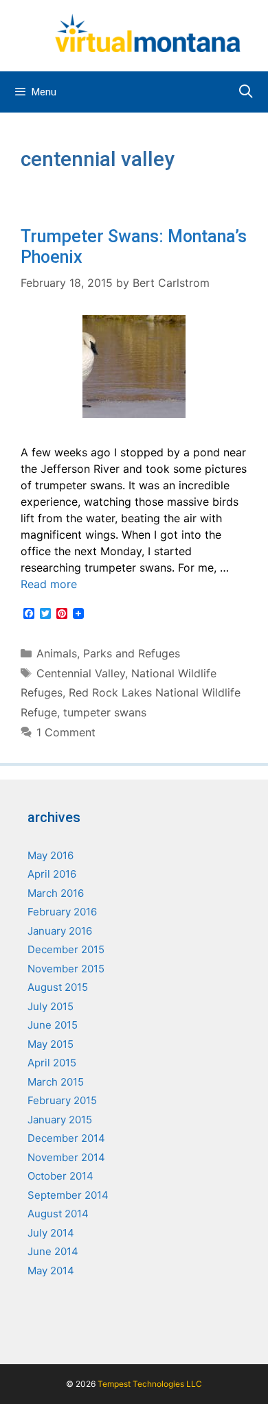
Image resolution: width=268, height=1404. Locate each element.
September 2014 (68, 1195)
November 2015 (65, 968)
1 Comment (66, 732)
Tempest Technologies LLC (150, 1384)
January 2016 (59, 930)
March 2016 (55, 893)
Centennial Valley (80, 673)
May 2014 (50, 1270)
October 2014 (60, 1175)
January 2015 (59, 1119)
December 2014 (66, 1138)
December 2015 (65, 949)
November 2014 (66, 1157)
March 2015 (55, 1081)
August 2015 (57, 987)
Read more (49, 584)
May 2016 (50, 855)
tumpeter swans (104, 712)
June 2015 (52, 1024)
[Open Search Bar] (246, 92)
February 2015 (62, 1100)
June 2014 (52, 1251)
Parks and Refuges (131, 653)
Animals (56, 653)
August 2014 (58, 1213)
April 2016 (51, 873)
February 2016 (62, 911)
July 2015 (50, 1006)
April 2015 (51, 1062)
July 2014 (50, 1232)
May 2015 (50, 1044)
